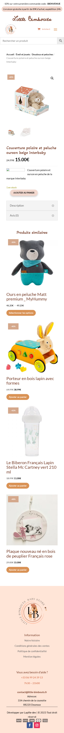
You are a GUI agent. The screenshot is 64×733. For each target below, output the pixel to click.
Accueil (10, 54)
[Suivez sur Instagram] (37, 725)
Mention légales (32, 656)
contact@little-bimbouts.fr (32, 692)
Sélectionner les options (21, 312)
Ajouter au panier (23, 192)
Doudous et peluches (42, 54)
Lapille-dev (30, 712)
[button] (52, 78)
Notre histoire (32, 640)
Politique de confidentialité (32, 651)
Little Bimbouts (32, 19)
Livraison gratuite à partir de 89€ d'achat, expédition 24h (32, 9)
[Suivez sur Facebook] (30, 725)
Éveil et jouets (23, 54)
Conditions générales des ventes (32, 645)
